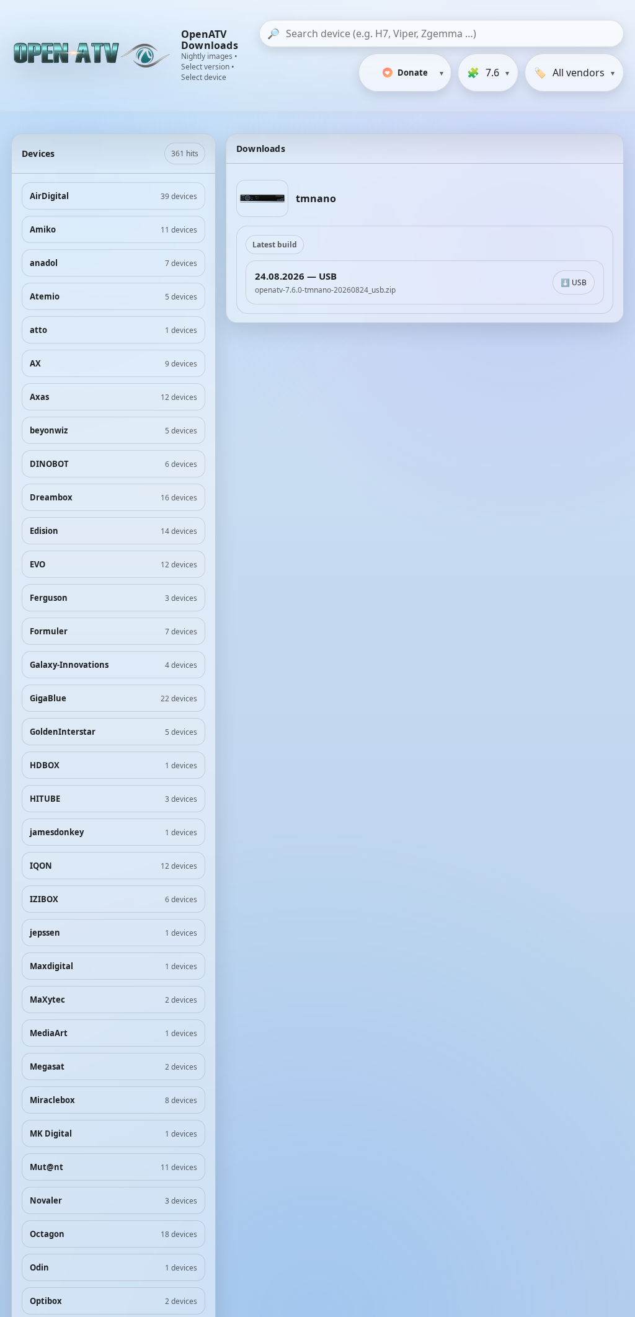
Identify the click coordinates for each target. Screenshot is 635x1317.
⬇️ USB (574, 282)
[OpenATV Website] (93, 55)
